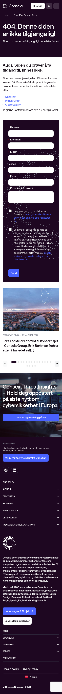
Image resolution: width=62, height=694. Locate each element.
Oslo (5, 631)
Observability (13, 104)
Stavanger (8, 638)
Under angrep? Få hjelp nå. (19, 611)
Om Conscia (9, 496)
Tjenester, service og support (19, 525)
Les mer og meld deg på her (31, 417)
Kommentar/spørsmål (20, 188)
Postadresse (9, 658)
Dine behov (8, 482)
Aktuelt (7, 489)
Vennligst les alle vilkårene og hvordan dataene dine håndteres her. (32, 217)
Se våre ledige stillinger (17, 620)
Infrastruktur (12, 100)
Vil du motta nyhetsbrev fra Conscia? (25, 457)
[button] (57, 364)
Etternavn (14, 139)
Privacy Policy (29, 668)
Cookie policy (11, 668)
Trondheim (8, 644)
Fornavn (13, 127)
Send (14, 273)
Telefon (12, 164)
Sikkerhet (10, 96)
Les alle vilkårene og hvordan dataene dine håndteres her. (33, 256)
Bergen (7, 651)
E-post (12, 151)
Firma (12, 176)
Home (5, 15)
